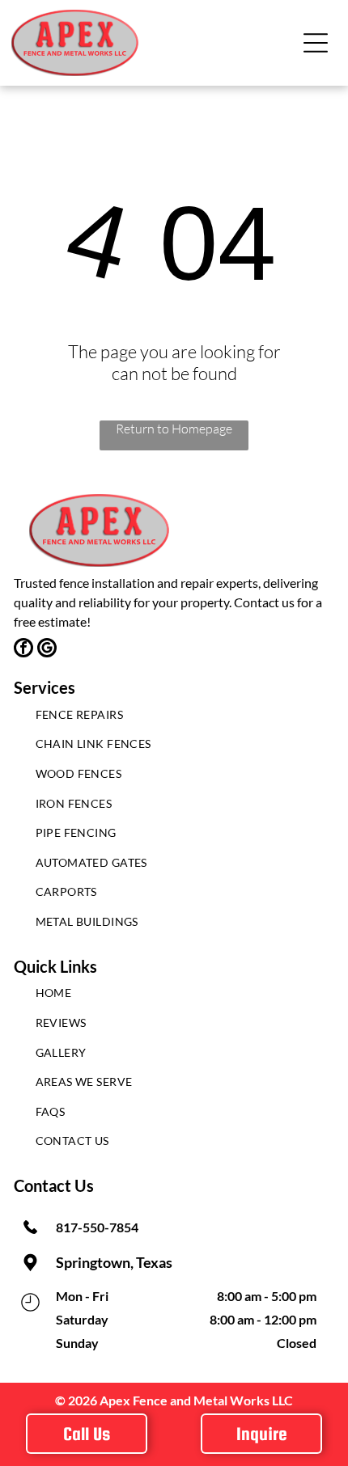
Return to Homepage (174, 428)
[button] (315, 43)
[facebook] (23, 649)
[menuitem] (174, 718)
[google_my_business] (47, 649)
